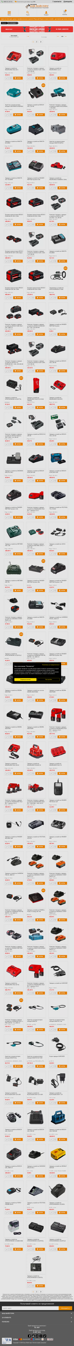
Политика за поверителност (51, 665)
